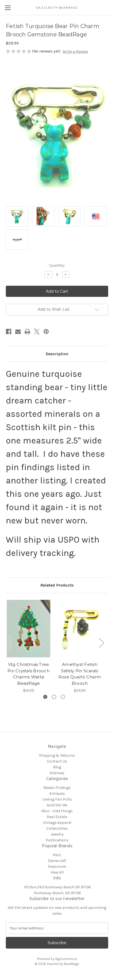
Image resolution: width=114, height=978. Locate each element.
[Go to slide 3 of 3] (63, 697)
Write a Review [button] (75, 51)
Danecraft (57, 860)
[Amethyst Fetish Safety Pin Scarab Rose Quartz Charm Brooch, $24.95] (80, 629)
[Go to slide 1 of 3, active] (45, 697)
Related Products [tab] (57, 585)
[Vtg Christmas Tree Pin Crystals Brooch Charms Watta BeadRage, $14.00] (28, 629)
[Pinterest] (46, 331)
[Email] (18, 331)
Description (57, 353)
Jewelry (57, 834)
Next (101, 642)
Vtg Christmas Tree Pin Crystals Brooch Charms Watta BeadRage (28, 674)
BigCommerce (66, 959)
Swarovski (57, 866)
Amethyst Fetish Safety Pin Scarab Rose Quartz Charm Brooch (79, 674)
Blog (57, 767)
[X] (37, 331)
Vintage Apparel (57, 822)
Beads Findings (57, 787)
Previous (7, 642)
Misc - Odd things (57, 811)
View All (57, 872)
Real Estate (57, 816)
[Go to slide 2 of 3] (54, 697)
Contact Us (57, 761)
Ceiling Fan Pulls (57, 799)
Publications (57, 840)
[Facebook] (8, 331)
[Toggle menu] (7, 7)
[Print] (27, 331)
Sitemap (57, 773)
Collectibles (57, 828)
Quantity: (57, 265)
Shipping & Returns (57, 755)
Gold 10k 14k (57, 805)
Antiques (57, 793)
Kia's (57, 854)
